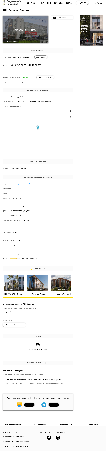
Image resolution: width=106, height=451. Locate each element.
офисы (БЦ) (93, 424)
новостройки (32, 2)
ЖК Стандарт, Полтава (61, 294)
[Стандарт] (91, 45)
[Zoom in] (70, 111)
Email (29, 405)
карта (69, 2)
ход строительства (45, 77)
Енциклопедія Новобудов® (19, 446)
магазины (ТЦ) (66, 424)
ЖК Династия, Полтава (37, 294)
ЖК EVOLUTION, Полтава (14, 294)
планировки (40, 57)
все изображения (11, 41)
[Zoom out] (70, 114)
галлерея (62, 17)
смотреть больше (9, 312)
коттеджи (46, 2)
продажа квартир (39, 424)
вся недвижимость (13, 424)
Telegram (54, 405)
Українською (98, 3)
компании (58, 2)
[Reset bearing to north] (70, 117)
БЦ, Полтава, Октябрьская (14, 325)
